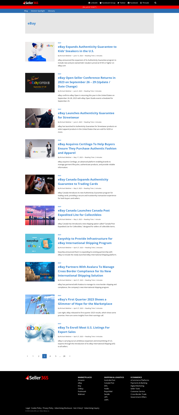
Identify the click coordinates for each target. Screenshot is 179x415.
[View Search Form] (153, 3)
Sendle (107, 394)
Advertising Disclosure (63, 408)
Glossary (51, 11)
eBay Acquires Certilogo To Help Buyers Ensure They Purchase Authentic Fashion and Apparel (87, 148)
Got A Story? (78, 408)
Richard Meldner (66, 56)
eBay (59, 43)
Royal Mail (108, 391)
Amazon (81, 380)
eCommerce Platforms (140, 380)
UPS (105, 397)
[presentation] (40, 55)
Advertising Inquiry (91, 408)
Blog (26, 11)
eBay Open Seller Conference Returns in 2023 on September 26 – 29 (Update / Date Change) (87, 82)
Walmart (81, 394)
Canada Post (109, 383)
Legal (28, 408)
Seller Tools (135, 388)
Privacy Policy (48, 408)
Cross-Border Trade (138, 394)
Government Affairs (138, 397)
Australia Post (109, 380)
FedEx (106, 388)
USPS (106, 400)
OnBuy (80, 388)
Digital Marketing (137, 386)
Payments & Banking (139, 383)
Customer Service (138, 391)
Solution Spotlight (38, 11)
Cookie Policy (36, 408)
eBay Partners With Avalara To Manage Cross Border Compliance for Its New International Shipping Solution (86, 271)
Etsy (79, 386)
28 (64, 356)
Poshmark (82, 391)
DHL (106, 386)
